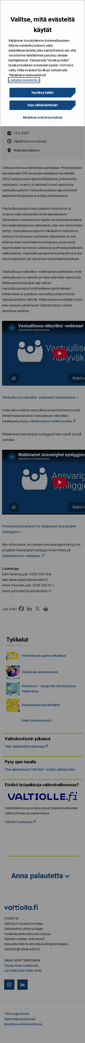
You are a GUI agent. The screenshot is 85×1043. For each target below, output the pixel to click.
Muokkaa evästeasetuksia (42, 117)
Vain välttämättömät (42, 105)
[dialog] (42, 63)
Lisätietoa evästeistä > (24, 80)
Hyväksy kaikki (42, 93)
